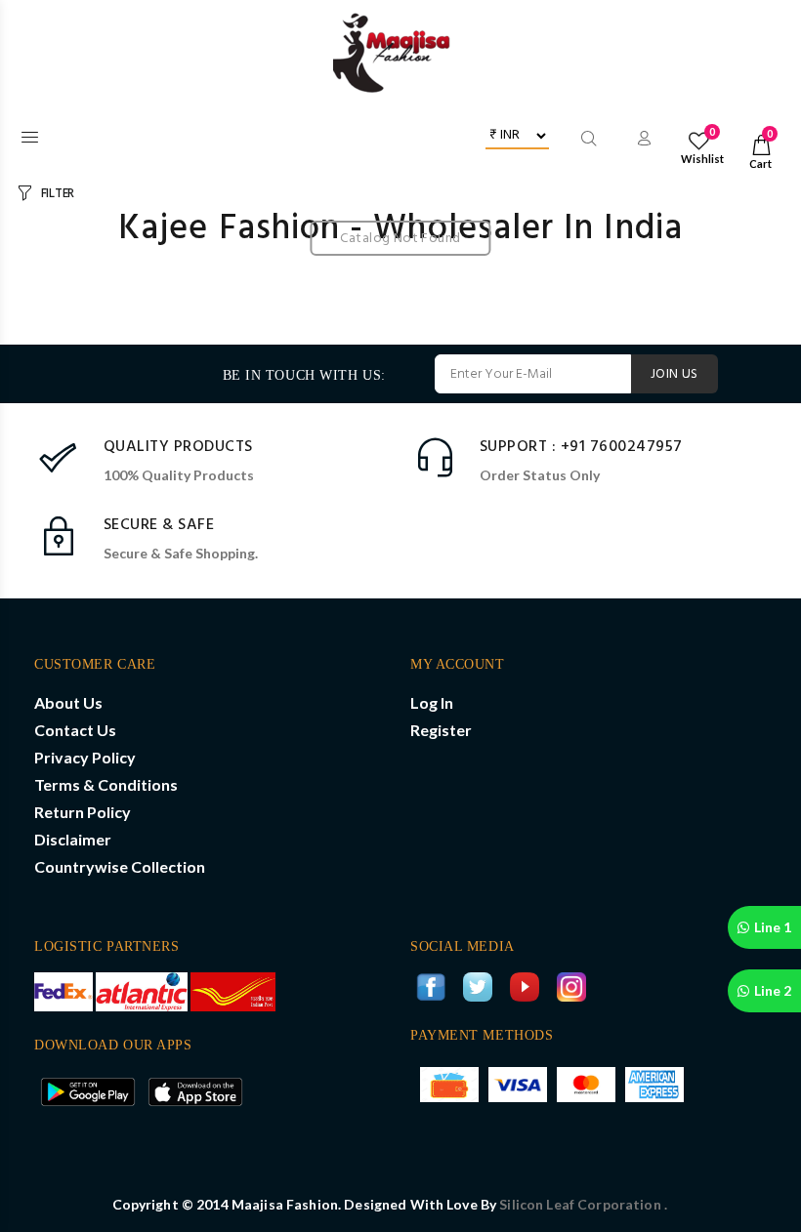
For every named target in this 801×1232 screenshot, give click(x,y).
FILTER (57, 194)
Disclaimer (72, 839)
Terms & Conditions (106, 784)
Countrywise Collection (119, 866)
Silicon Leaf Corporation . (583, 1204)
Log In (431, 702)
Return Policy (82, 811)
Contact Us (75, 729)
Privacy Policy (85, 757)
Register (441, 729)
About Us (68, 702)
